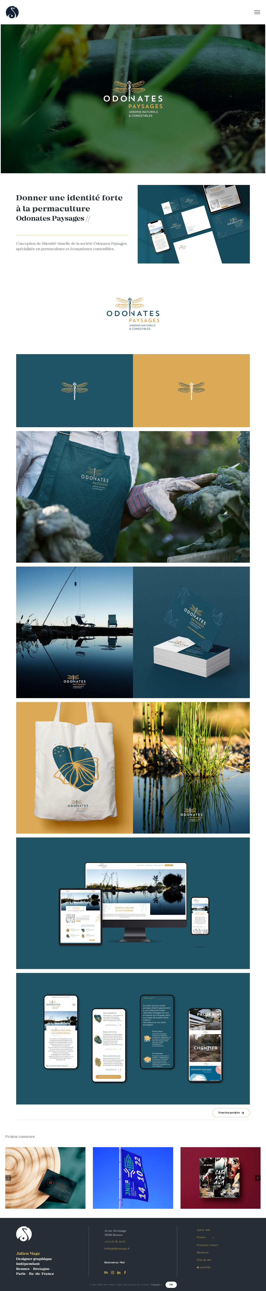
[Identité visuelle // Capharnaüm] (221, 1178)
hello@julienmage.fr (117, 1249)
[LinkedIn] (118, 1272)
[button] (8, 1178)
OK (171, 1284)
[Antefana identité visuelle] (45, 1178)
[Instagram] (112, 1272)
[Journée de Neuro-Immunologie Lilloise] (133, 1178)
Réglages (156, 1285)
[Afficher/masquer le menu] (257, 12)
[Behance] (106, 1272)
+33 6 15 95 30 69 (114, 1242)
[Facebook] (125, 1272)
